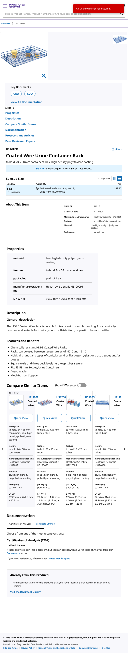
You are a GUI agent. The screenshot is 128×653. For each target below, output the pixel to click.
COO (30, 94)
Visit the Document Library (25, 591)
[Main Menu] (5, 5)
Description (13, 118)
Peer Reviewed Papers (20, 141)
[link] (10, 648)
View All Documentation (26, 102)
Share (119, 149)
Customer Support (59, 558)
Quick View (21, 418)
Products (5, 23)
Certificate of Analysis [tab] (20, 523)
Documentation (15, 130)
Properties (12, 113)
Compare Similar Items (20, 124)
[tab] (8, 23)
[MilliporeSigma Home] (16, 6)
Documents (13, 553)
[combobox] (64, 13)
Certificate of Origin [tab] (45, 523)
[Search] (121, 13)
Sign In (40, 168)
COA (16, 94)
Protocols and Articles (19, 135)
